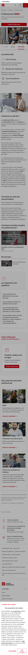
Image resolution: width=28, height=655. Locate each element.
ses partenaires (16, 611)
